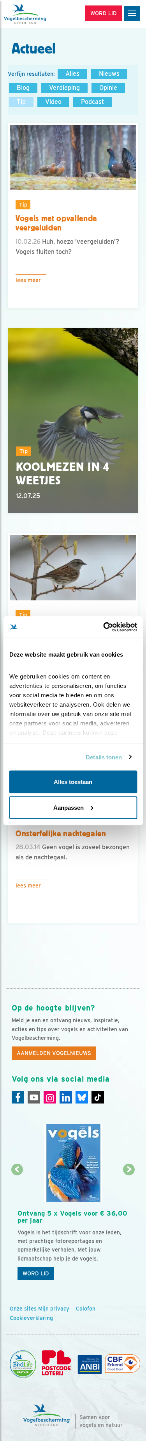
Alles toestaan (73, 782)
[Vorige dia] (17, 1227)
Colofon (85, 1308)
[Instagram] (50, 1097)
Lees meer (28, 280)
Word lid (36, 1273)
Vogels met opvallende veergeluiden (56, 223)
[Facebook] (18, 1097)
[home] (39, 14)
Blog (23, 87)
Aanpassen (68, 807)
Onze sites (23, 1308)
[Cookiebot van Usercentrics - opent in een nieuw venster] (104, 627)
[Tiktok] (97, 1097)
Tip (21, 101)
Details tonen (104, 757)
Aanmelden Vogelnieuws (54, 1053)
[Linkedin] (66, 1097)
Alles (72, 73)
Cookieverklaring (31, 1318)
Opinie (108, 87)
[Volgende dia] (129, 1227)
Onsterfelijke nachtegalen (61, 833)
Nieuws (109, 73)
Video (53, 101)
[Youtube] (34, 1097)
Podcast (92, 101)
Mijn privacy (53, 1308)
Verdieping (64, 87)
